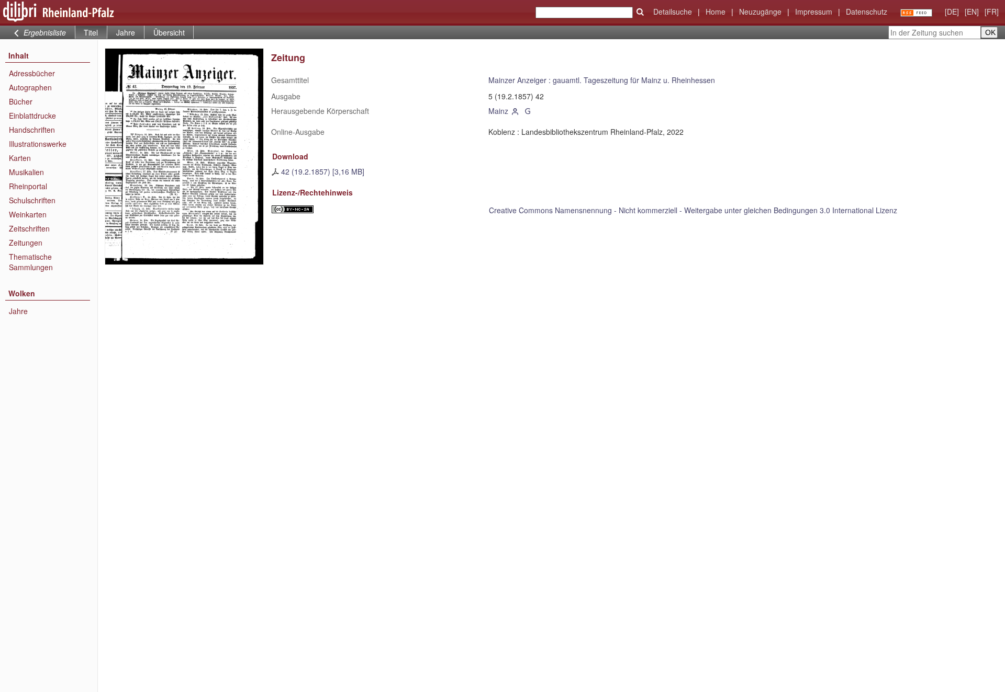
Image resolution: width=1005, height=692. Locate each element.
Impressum (813, 11)
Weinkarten (28, 214)
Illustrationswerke (37, 144)
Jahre (125, 32)
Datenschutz (866, 11)
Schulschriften (32, 200)
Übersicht (169, 32)
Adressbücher (32, 73)
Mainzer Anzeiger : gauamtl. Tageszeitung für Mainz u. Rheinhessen (601, 80)
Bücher (20, 101)
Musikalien (26, 172)
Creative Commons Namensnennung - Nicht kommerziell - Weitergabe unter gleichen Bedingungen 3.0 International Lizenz (693, 210)
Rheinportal (28, 186)
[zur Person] (515, 111)
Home (715, 11)
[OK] (640, 12)
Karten (20, 158)
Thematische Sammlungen (31, 261)
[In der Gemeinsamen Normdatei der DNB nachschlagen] (527, 111)
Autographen (30, 87)
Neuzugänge (760, 11)
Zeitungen (25, 242)
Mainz (498, 111)
